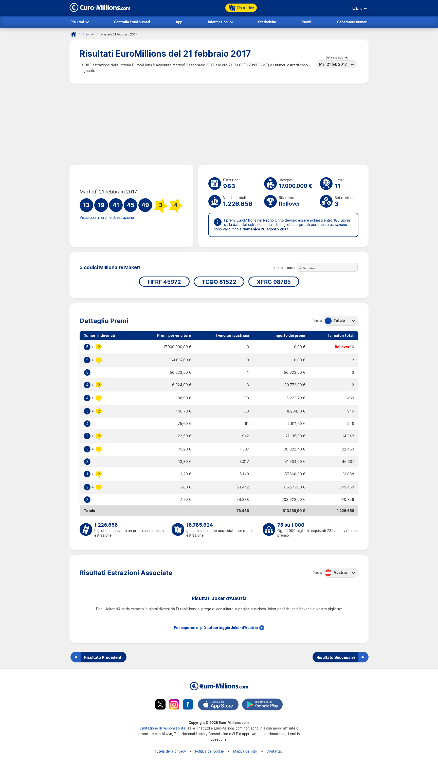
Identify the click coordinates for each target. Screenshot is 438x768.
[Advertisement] (219, 124)
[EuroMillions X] (160, 705)
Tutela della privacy (170, 751)
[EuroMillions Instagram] (174, 705)
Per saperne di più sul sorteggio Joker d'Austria (216, 627)
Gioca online (245, 8)
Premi (306, 22)
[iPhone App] (218, 705)
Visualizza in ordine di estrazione (107, 217)
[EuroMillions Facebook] (187, 705)
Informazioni (218, 22)
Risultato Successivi (336, 657)
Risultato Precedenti (103, 657)
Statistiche (267, 22)
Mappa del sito (245, 751)
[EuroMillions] (99, 10)
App (179, 22)
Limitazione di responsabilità (162, 728)
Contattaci (274, 751)
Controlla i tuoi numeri (132, 22)
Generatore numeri (352, 22)
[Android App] (262, 705)
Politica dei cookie (209, 751)
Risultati (77, 22)
